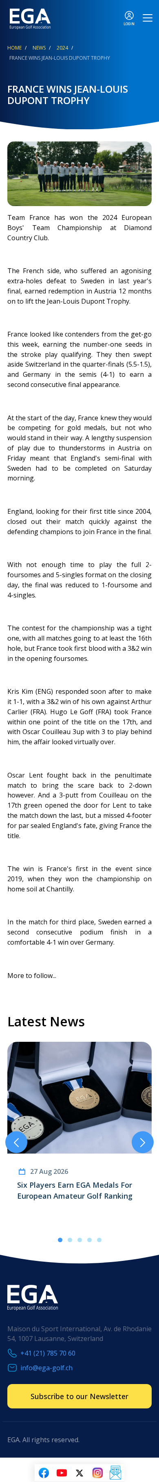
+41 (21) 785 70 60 (47, 1353)
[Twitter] (79, 1473)
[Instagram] (97, 1473)
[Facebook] (44, 1473)
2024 (62, 47)
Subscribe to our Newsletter (79, 1396)
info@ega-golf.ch (46, 1367)
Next (143, 1142)
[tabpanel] (79, 1132)
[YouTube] (62, 1473)
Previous (16, 1142)
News (39, 47)
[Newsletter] (115, 1473)
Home (14, 47)
